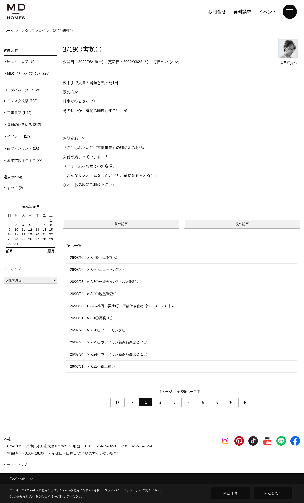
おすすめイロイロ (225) (26, 160)
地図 (76, 446)
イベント (268, 11)
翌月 (51, 251)
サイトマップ (17, 465)
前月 (9, 251)
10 (16, 229)
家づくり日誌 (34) (21, 61)
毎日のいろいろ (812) (24, 124)
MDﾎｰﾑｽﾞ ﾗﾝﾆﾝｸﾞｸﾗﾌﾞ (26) (28, 73)
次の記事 (242, 224)
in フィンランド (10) (23, 148)
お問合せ (217, 11)
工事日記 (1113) (19, 113)
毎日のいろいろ (166, 62)
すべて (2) (15, 188)
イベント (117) (18, 136)
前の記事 (121, 224)
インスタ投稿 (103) (22, 101)
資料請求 (242, 11)
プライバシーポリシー (120, 490)
